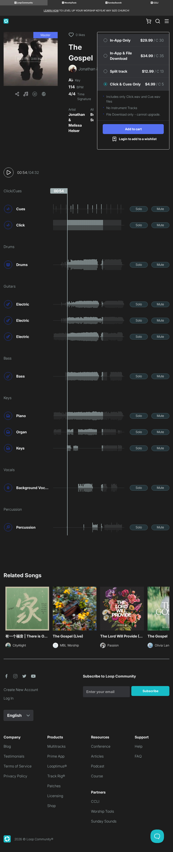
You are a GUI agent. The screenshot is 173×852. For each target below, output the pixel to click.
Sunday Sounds (103, 821)
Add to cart (133, 129)
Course (97, 776)
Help (138, 746)
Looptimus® (57, 766)
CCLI (95, 801)
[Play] (9, 172)
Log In (9, 698)
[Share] (17, 94)
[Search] (157, 21)
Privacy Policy (15, 776)
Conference (100, 746)
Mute (160, 209)
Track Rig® (56, 776)
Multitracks (56, 746)
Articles (97, 756)
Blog (7, 746)
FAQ (138, 756)
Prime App (55, 756)
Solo (139, 209)
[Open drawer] (166, 21)
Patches (54, 786)
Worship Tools (102, 811)
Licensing (55, 796)
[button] (30, 59)
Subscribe (150, 691)
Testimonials (14, 756)
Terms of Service (18, 766)
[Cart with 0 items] (148, 21)
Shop (51, 805)
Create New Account (21, 689)
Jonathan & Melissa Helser (76, 122)
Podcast (97, 766)
